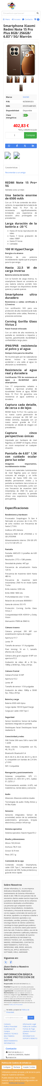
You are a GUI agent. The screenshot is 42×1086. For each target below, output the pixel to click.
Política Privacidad (10, 1026)
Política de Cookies (17, 1083)
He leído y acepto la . (17, 1011)
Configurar (7, 1067)
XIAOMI (26, 97)
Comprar (30, 135)
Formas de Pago (29, 1029)
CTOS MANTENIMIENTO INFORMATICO (10, 1040)
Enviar (31, 1017)
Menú (7, 19)
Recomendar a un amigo (15, 172)
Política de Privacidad (15, 1004)
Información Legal (29, 1024)
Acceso (17, 19)
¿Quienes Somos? (29, 1031)
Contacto (28, 19)
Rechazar (17, 1067)
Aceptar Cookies (29, 1067)
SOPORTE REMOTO (30, 1038)
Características (11, 167)
